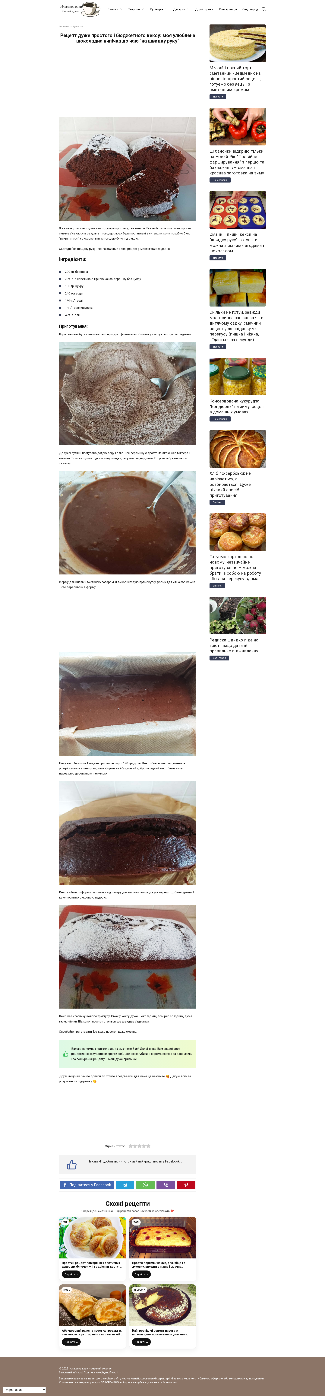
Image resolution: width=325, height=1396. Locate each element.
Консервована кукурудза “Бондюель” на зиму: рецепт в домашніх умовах (238, 406)
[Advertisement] (127, 86)
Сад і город (250, 9)
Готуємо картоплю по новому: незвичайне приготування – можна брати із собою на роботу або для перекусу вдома (235, 567)
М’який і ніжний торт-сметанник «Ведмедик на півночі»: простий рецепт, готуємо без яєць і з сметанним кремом (235, 78)
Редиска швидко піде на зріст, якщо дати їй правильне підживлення (234, 645)
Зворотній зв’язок (70, 1372)
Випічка (113, 9)
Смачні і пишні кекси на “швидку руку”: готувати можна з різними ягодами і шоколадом (237, 242)
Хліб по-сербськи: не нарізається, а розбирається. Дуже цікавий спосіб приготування (230, 484)
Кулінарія (156, 9)
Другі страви (204, 9)
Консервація (228, 9)
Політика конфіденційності (101, 1372)
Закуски (134, 9)
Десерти (179, 9)
